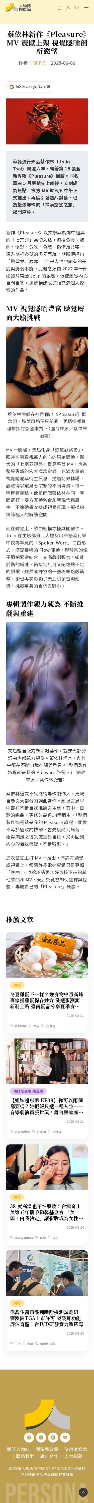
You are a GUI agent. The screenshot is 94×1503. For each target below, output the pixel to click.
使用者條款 (75, 1449)
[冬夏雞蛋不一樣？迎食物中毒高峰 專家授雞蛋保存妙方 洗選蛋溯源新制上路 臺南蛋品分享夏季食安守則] (47, 936)
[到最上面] (83, 1492)
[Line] (65, 1438)
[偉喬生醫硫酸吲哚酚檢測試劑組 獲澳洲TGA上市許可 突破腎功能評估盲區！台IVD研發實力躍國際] (47, 1254)
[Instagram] (41, 1438)
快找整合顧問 (47, 1474)
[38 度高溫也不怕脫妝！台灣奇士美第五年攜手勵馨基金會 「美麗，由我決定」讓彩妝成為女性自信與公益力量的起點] (47, 1148)
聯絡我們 (25, 1456)
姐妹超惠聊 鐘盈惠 (28, 1090)
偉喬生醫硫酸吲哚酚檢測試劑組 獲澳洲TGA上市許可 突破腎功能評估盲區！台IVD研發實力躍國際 (46, 1318)
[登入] (68, 7)
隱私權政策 (47, 1449)
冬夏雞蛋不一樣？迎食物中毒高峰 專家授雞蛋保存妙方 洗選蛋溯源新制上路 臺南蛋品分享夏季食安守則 (46, 1003)
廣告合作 (49, 1456)
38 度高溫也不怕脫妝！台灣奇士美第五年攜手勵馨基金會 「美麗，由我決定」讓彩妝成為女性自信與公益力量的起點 (46, 1215)
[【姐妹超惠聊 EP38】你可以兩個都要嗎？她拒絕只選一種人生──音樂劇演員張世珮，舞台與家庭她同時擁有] (47, 1042)
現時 (17, 985)
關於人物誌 (18, 1449)
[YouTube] (53, 1438)
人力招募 (73, 1456)
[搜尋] (77, 7)
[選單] (86, 7)
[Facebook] (29, 1438)
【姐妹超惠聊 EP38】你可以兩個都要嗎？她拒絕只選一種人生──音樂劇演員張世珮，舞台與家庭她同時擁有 (46, 1109)
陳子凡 (39, 62)
